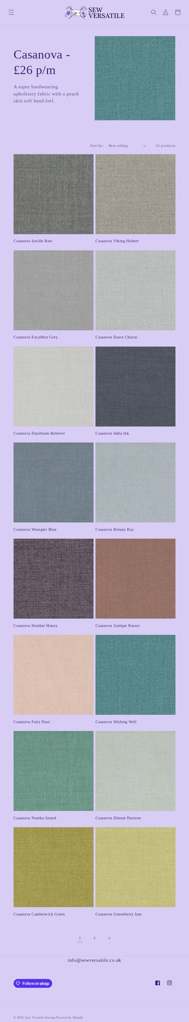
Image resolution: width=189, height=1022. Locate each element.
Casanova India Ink (112, 433)
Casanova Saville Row (33, 241)
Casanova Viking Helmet (117, 241)
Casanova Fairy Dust (32, 722)
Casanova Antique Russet (117, 626)
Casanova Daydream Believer (39, 433)
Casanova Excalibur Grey (36, 337)
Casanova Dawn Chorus (116, 337)
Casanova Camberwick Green (39, 914)
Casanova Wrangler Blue (35, 529)
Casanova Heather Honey (36, 626)
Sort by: (96, 145)
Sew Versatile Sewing (40, 1017)
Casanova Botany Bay (114, 529)
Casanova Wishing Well (116, 722)
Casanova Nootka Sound (35, 818)
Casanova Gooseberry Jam (118, 914)
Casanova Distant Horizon (118, 818)
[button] (11, 12)
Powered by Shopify (69, 1017)
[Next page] (109, 938)
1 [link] (80, 938)
